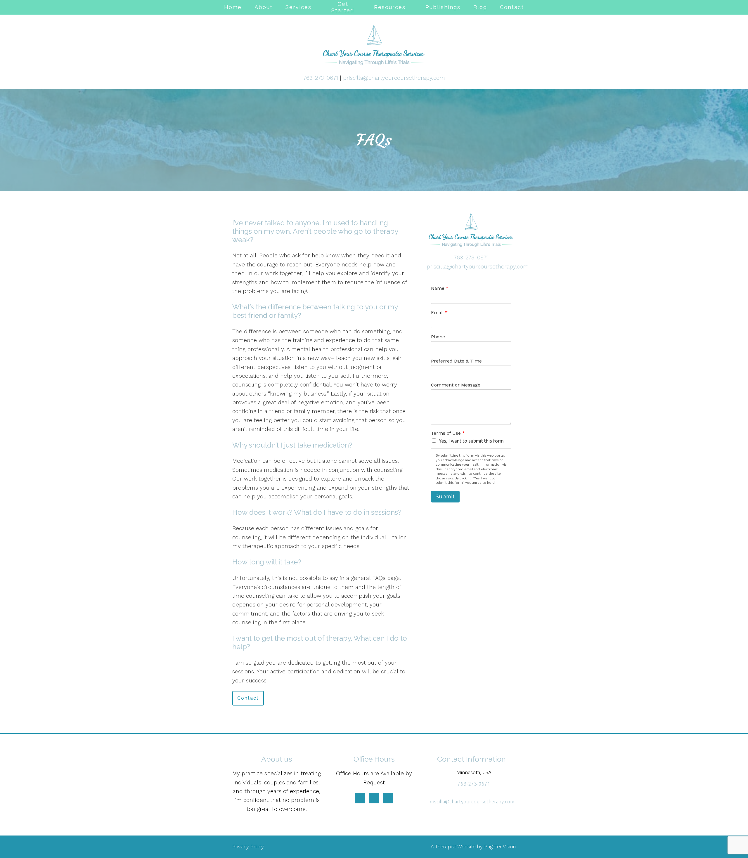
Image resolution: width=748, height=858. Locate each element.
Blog (480, 7)
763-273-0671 (320, 77)
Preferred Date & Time (456, 361)
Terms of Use (448, 433)
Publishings (442, 7)
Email (439, 312)
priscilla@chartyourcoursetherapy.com (394, 77)
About (263, 7)
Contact (512, 7)
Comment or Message (455, 385)
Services (298, 7)
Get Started (342, 7)
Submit (445, 496)
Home (233, 7)
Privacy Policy (248, 847)
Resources (390, 7)
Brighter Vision (500, 847)
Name (440, 288)
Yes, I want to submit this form (471, 440)
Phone (438, 336)
